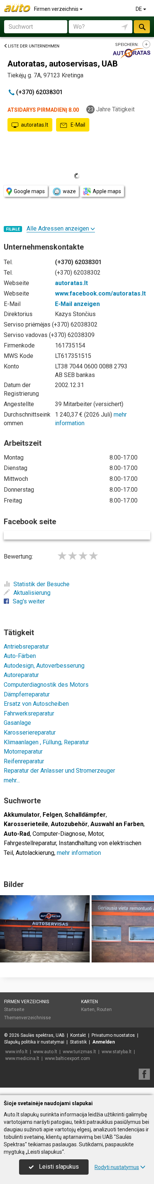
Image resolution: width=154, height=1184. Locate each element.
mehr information (79, 852)
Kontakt (78, 1035)
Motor (95, 833)
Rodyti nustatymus (117, 1167)
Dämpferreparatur (27, 694)
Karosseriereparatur (30, 732)
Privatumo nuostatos (113, 1035)
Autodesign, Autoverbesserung (44, 665)
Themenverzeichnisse (27, 1017)
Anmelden (103, 1042)
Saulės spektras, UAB (43, 1035)
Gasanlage (17, 722)
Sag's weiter (29, 601)
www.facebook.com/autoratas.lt (100, 293)
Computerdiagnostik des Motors (46, 684)
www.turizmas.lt (79, 1051)
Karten (89, 1001)
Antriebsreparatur (26, 646)
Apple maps (107, 191)
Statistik (78, 1042)
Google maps (29, 191)
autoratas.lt (34, 125)
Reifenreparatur (24, 761)
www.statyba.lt (117, 1051)
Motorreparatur (23, 751)
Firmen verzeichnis (57, 9)
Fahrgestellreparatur (30, 843)
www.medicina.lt (22, 1058)
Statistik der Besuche (41, 584)
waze (69, 191)
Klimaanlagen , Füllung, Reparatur (46, 742)
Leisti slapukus (58, 1166)
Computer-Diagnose (59, 833)
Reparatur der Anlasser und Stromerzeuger (59, 770)
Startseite (14, 1009)
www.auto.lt (45, 1051)
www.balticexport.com (67, 1058)
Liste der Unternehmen (33, 46)
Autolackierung (35, 852)
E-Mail (77, 125)
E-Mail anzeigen (77, 303)
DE (139, 9)
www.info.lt (16, 1051)
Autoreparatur (21, 674)
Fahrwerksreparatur (29, 713)
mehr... (12, 780)
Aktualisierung (31, 592)
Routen (104, 1009)
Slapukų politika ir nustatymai (34, 1042)
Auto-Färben (20, 655)
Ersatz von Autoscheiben (36, 703)
